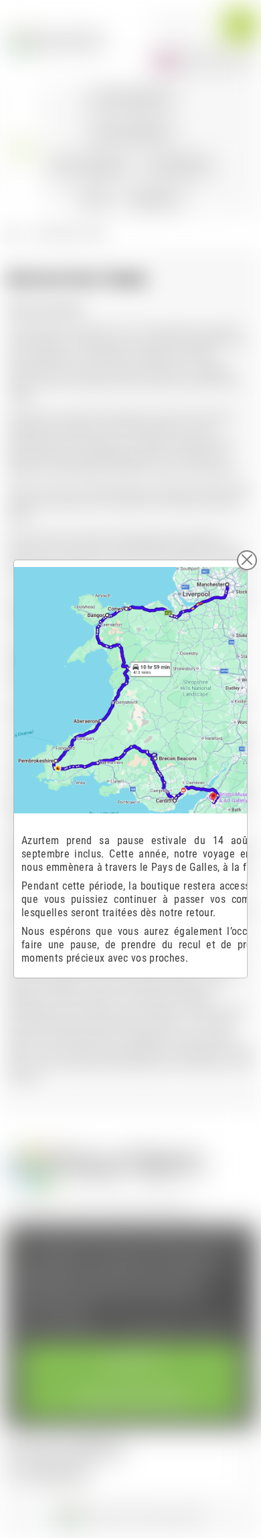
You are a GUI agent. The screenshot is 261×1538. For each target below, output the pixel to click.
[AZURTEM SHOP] (56, 40)
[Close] (247, 560)
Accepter (130, 1362)
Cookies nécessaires (131, 1398)
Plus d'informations (63, 1329)
